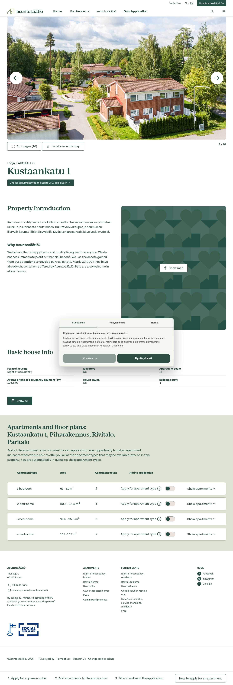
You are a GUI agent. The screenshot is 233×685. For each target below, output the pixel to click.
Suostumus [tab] (78, 322)
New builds (89, 586)
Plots (86, 595)
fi (186, 3)
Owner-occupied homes (96, 590)
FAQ (123, 611)
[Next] (217, 78)
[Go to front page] (25, 11)
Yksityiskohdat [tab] (116, 322)
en (191, 3)
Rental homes (90, 582)
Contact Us (79, 658)
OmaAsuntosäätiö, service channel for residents (132, 603)
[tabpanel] (116, 78)
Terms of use (64, 658)
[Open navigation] (224, 11)
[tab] (24, 146)
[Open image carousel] (116, 78)
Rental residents (130, 582)
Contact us (175, 3)
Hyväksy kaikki (143, 358)
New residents (129, 586)
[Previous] (16, 78)
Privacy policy (46, 658)
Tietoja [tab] (154, 322)
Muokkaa (88, 358)
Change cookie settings (101, 658)
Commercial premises (95, 599)
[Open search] (212, 11)
